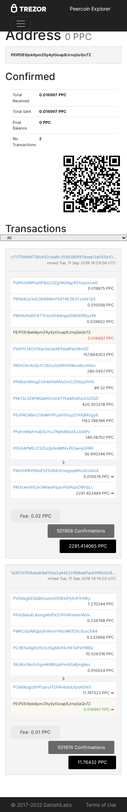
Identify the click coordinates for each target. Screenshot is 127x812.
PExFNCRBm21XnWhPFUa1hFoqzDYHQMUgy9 (55, 415)
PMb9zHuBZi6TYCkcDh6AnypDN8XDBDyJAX (54, 315)
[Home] (28, 9)
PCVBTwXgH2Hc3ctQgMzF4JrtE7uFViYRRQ (53, 647)
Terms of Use (101, 805)
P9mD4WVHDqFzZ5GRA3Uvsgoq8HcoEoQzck (56, 470)
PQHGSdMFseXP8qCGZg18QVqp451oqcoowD (55, 282)
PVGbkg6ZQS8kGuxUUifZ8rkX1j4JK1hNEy (51, 598)
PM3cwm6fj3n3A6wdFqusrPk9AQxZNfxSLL (53, 487)
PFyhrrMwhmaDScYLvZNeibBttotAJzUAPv (51, 431)
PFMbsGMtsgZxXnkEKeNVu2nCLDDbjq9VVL (54, 381)
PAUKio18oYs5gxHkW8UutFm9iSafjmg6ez (51, 664)
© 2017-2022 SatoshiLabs (41, 805)
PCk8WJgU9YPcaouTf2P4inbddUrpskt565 (52, 687)
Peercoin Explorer (90, 9)
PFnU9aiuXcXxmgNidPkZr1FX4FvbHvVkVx (51, 614)
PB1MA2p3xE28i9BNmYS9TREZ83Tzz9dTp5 (54, 298)
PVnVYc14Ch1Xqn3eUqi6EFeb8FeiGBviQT (51, 348)
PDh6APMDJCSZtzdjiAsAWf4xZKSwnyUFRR (53, 448)
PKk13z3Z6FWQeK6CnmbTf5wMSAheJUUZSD (55, 398)
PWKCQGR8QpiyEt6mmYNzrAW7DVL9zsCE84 (55, 631)
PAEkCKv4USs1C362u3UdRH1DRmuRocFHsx (54, 365)
